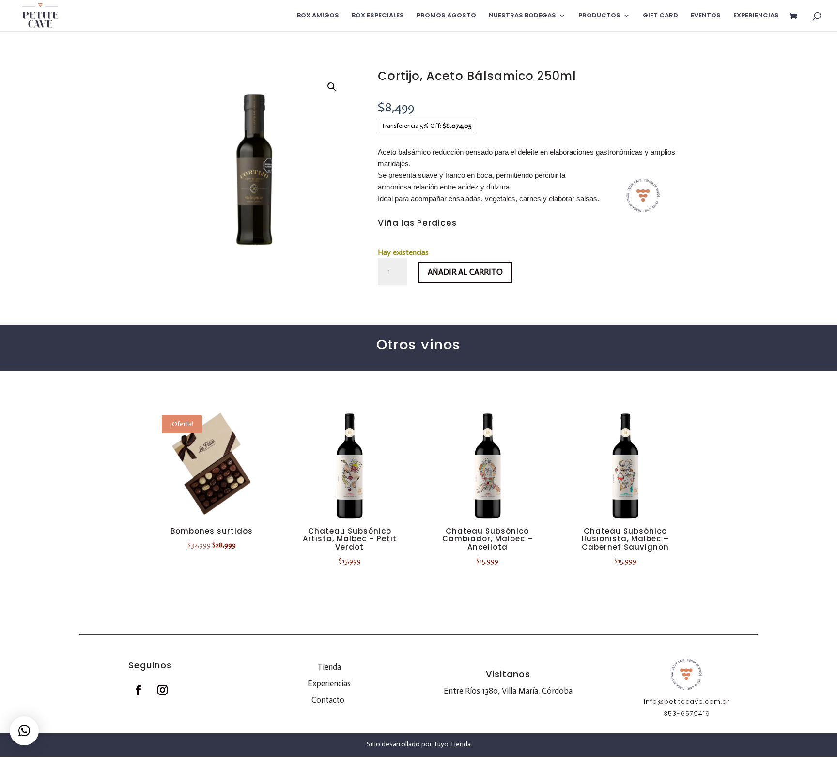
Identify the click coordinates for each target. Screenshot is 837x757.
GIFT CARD (660, 16)
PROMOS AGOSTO (446, 16)
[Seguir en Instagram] (162, 690)
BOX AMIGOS (318, 16)
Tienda (329, 667)
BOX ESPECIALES (378, 16)
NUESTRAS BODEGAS (522, 16)
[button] (332, 86)
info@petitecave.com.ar (687, 701)
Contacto (327, 700)
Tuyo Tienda (452, 744)
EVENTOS (706, 16)
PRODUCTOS (599, 16)
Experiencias (329, 683)
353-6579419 (687, 713)
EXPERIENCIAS (756, 16)
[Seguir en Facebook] (138, 690)
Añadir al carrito (465, 272)
